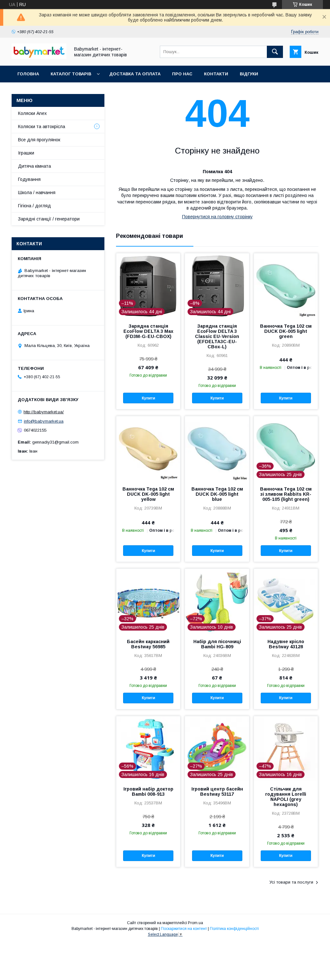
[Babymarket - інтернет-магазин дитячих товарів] (39, 57)
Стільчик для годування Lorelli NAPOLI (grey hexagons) (285, 796)
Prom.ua (195, 923)
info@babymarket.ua (43, 421)
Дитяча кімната (34, 166)
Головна (28, 73)
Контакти (216, 73)
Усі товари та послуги (291, 882)
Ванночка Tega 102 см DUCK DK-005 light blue (217, 494)
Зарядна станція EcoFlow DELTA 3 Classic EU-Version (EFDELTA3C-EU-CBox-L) (217, 336)
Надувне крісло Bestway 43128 (285, 644)
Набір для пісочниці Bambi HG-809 (217, 644)
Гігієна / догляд (34, 205)
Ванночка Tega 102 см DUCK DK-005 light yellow (148, 494)
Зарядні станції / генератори (49, 218)
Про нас (182, 73)
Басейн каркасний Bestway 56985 (148, 644)
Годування (29, 179)
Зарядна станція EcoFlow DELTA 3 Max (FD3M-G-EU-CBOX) (148, 331)
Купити (148, 398)
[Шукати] (275, 52)
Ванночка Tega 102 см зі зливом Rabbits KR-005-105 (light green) (286, 494)
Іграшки (26, 152)
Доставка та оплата (134, 73)
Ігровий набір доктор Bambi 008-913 (148, 791)
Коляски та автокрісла (41, 126)
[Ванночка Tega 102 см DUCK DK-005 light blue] (217, 448)
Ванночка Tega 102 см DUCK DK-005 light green (286, 331)
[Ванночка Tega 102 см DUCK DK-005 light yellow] (148, 448)
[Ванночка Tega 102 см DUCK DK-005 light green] (286, 285)
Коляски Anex (32, 113)
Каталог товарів (71, 73)
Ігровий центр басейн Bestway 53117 (217, 791)
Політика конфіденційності (234, 928)
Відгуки (249, 73)
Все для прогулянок (39, 139)
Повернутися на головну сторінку (217, 216)
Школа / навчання (36, 192)
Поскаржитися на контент (184, 928)
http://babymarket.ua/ (44, 411)
